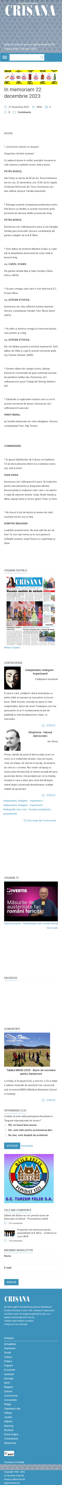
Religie (7, 1404)
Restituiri (9, 1430)
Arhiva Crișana (12, 647)
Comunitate (12, 1028)
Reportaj (8, 1425)
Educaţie (8, 1378)
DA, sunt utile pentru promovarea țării (30, 1130)
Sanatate (9, 1374)
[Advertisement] (29, 849)
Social (7, 1352)
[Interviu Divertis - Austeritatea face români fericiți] (31, 902)
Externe (8, 1391)
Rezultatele (27, 1145)
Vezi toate (52, 927)
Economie (9, 1369)
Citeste (50, 725)
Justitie (8, 1417)
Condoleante (24, 112)
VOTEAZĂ (12, 1145)
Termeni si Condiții (14, 1462)
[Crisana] (31, 10)
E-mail (7, 1267)
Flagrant (8, 1365)
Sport (7, 1382)
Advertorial (10, 1443)
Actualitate (10, 1344)
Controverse (13, 662)
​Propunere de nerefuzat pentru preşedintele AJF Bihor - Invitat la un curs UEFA (37, 1233)
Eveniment (9, 1348)
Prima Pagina (11, 1434)
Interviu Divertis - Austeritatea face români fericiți (31, 923)
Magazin (8, 1387)
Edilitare (8, 1421)
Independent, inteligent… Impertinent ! (23, 800)
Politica (8, 1361)
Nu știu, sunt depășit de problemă (28, 1135)
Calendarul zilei (12, 1408)
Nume (7, 1255)
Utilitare (8, 1412)
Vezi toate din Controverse (41, 820)
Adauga (11, 1282)
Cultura (8, 1357)
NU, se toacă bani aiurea (22, 1125)
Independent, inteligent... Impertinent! (23, 805)
